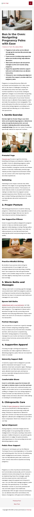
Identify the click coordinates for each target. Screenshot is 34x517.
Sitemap (29, 510)
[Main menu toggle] (30, 3)
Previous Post (17, 500)
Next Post (17, 504)
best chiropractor (14, 406)
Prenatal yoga (6, 159)
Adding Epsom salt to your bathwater (13, 305)
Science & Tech (7, 47)
